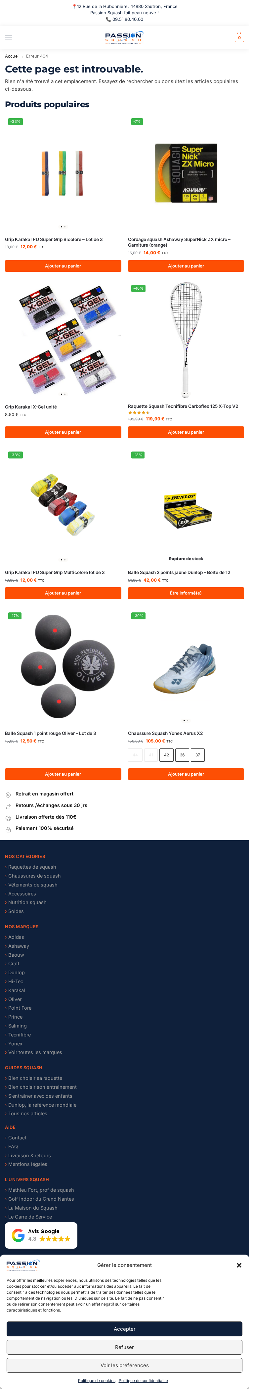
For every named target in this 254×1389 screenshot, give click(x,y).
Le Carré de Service (28, 1217)
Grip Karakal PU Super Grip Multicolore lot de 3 (55, 572)
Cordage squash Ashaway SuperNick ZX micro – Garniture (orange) (179, 242)
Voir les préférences (125, 1365)
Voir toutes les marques (33, 1052)
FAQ (11, 1147)
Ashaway (17, 946)
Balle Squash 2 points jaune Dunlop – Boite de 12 (179, 572)
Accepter (125, 1329)
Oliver (13, 999)
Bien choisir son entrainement (41, 1087)
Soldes (14, 911)
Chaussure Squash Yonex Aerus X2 (165, 733)
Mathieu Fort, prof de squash (41, 1190)
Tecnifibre (18, 1035)
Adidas (14, 937)
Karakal (15, 990)
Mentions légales (27, 1164)
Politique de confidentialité (143, 1380)
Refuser (124, 1347)
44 (135, 754)
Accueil (12, 56)
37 (197, 754)
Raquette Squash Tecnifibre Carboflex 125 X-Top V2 (183, 406)
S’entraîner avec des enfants (38, 1096)
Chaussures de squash (33, 876)
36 (182, 754)
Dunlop (15, 973)
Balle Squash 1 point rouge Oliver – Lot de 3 (50, 733)
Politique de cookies (96, 1380)
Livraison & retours (29, 1156)
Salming (16, 1026)
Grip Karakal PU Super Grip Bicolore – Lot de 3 (54, 239)
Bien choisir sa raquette (33, 1078)
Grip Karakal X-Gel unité (31, 406)
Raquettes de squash (30, 867)
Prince (13, 1017)
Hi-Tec (14, 981)
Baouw (14, 955)
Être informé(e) (186, 593)
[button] (239, 1265)
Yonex (13, 1044)
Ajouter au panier (186, 774)
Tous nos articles (26, 1114)
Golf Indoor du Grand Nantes (39, 1199)
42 (166, 754)
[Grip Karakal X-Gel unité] (63, 340)
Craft (12, 964)
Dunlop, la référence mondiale (40, 1105)
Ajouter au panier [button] (63, 265)
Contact (15, 1138)
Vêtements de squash (31, 885)
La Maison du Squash (31, 1208)
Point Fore (18, 1008)
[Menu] (15, 37)
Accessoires (20, 894)
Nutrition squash (26, 902)
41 (151, 754)
